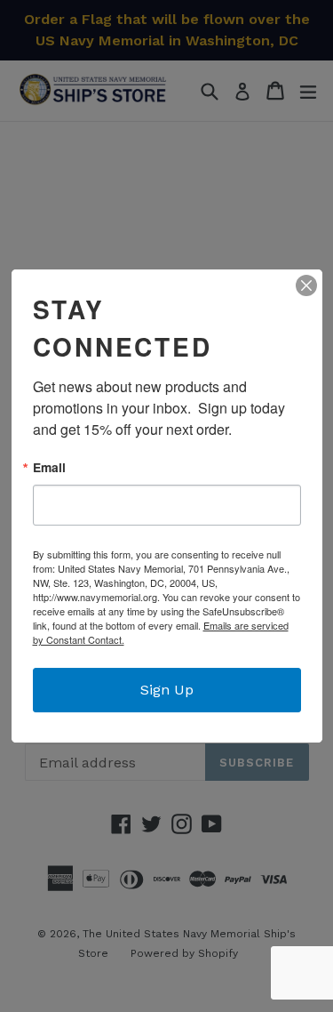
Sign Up (167, 689)
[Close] (306, 285)
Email (49, 468)
